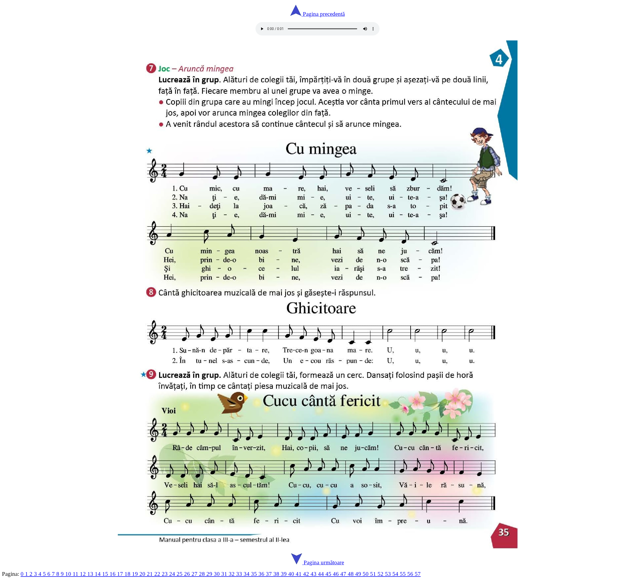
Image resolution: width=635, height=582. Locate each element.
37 (269, 574)
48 (351, 574)
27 (195, 574)
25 (180, 574)
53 (388, 574)
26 (187, 574)
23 (165, 574)
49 (359, 574)
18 (128, 574)
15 (106, 574)
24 (173, 574)
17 (121, 574)
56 (411, 574)
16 (113, 574)
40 (292, 574)
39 (284, 574)
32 (232, 574)
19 (135, 574)
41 (299, 574)
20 (143, 574)
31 (225, 574)
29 (210, 574)
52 (381, 574)
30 (217, 574)
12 (83, 574)
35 (254, 574)
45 (329, 574)
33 (240, 574)
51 (374, 574)
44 (321, 574)
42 (307, 574)
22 (158, 574)
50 (366, 574)
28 (202, 574)
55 (403, 574)
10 (69, 574)
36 (262, 574)
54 (396, 574)
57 (418, 574)
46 (336, 574)
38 (277, 574)
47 (344, 574)
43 (314, 574)
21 (150, 574)
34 (247, 574)
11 (76, 574)
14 (98, 574)
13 (91, 574)
